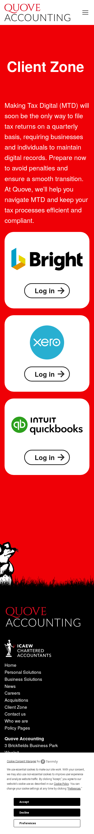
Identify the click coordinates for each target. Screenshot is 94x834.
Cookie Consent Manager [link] (21, 761)
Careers (12, 693)
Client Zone (16, 707)
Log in (45, 290)
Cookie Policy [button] (61, 783)
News (10, 686)
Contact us (15, 714)
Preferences (27, 823)
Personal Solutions (23, 672)
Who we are (16, 721)
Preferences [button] (74, 788)
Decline (24, 812)
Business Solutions (23, 679)
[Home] (37, 12)
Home (18, 132)
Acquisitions (16, 700)
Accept (24, 802)
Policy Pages (17, 728)
